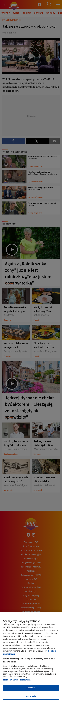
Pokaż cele (31, 696)
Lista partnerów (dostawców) (17, 680)
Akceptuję (30, 687)
